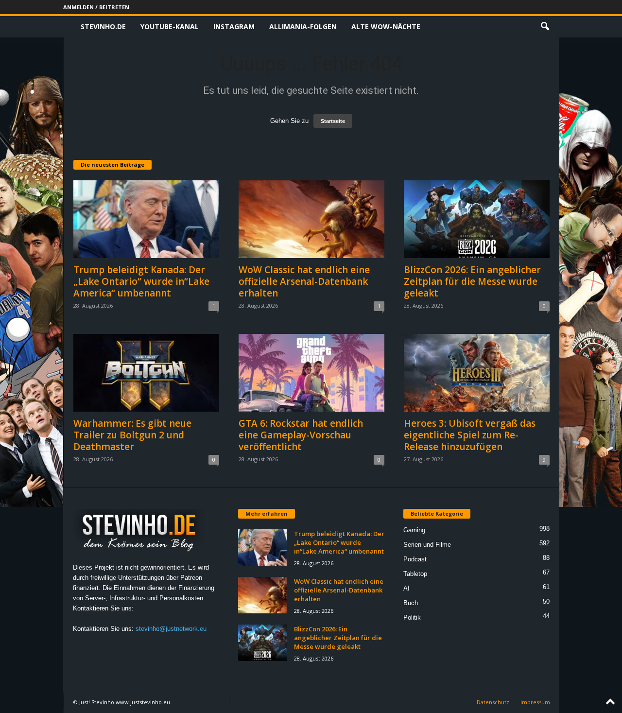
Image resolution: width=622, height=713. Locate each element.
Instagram (234, 26)
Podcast (415, 559)
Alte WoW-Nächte (385, 26)
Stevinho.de (103, 26)
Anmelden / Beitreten (96, 7)
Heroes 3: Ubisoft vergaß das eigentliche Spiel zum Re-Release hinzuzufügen (470, 435)
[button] (544, 26)
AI (406, 588)
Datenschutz (493, 702)
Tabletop (415, 573)
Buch (410, 603)
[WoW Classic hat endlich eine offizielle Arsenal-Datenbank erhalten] (311, 219)
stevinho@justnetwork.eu (171, 628)
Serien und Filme (427, 544)
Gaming (414, 530)
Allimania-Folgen (303, 26)
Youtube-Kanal (169, 26)
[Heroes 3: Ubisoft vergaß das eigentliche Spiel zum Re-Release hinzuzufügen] (477, 373)
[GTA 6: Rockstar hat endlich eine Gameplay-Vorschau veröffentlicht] (311, 373)
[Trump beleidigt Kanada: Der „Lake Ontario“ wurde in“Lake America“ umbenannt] (146, 219)
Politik (412, 617)
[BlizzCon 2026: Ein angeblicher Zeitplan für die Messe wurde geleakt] (477, 219)
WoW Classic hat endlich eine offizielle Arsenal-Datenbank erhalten (304, 281)
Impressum (535, 702)
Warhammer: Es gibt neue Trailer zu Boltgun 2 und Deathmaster (132, 435)
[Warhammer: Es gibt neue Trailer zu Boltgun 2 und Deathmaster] (146, 373)
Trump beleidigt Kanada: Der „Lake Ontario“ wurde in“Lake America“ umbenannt (141, 281)
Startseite (333, 121)
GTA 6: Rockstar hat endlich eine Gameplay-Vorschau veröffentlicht (301, 435)
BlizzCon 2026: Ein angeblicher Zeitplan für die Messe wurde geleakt (472, 281)
